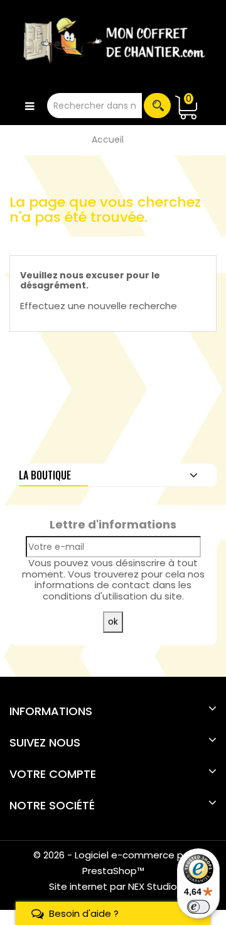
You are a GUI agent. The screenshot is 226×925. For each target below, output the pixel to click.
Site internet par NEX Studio (113, 886)
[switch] (198, 907)
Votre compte (52, 774)
